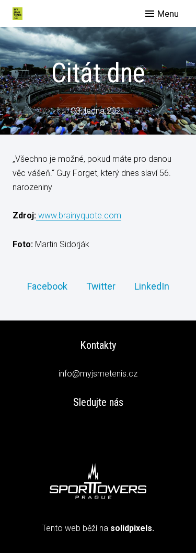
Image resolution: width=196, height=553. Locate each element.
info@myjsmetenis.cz (98, 374)
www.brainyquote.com (78, 215)
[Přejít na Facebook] (98, 432)
